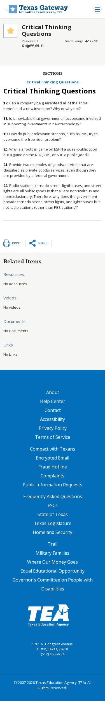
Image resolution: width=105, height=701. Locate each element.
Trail (52, 544)
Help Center (52, 401)
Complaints (52, 476)
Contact (53, 410)
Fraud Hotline (52, 467)
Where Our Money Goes (52, 562)
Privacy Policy (53, 428)
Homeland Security (52, 532)
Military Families (52, 553)
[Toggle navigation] (97, 9)
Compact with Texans (52, 449)
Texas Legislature (52, 523)
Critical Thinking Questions (53, 82)
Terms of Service (52, 437)
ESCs (53, 505)
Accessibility (52, 419)
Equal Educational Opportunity (52, 571)
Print (16, 243)
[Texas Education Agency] (48, 615)
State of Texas (53, 514)
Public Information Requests (52, 485)
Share (42, 243)
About (52, 392)
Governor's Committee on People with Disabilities (53, 584)
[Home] (35, 9)
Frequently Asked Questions (52, 496)
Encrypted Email (52, 458)
